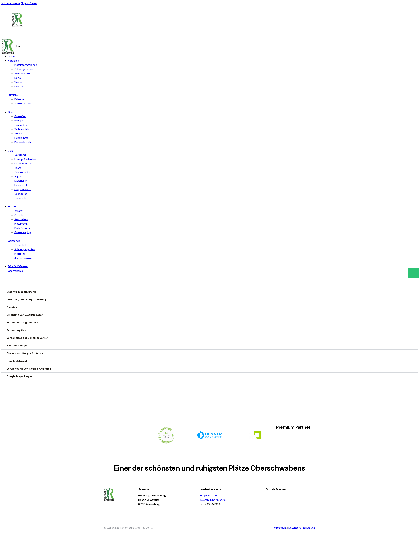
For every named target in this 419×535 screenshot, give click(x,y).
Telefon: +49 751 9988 (213, 500)
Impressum (280, 527)
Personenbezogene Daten (23, 322)
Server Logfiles (16, 330)
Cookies (11, 307)
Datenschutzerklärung (21, 291)
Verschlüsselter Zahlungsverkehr (28, 338)
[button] (413, 273)
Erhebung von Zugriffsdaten (24, 315)
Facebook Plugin (16, 345)
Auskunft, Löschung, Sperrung (26, 299)
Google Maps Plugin (19, 376)
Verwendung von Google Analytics (28, 368)
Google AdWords (17, 361)
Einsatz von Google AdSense (24, 353)
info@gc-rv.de (208, 495)
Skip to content (10, 3)
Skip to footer (29, 3)
